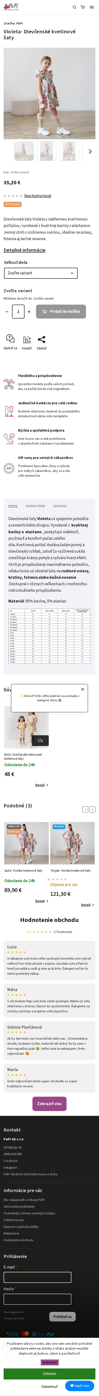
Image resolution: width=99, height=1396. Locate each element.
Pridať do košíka (65, 311)
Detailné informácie (24, 250)
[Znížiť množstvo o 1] (7, 312)
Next (93, 809)
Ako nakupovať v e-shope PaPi (24, 1200)
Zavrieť (83, 357)
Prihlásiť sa (63, 1316)
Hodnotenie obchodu (49, 919)
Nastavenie (50, 1362)
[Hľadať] (74, 7)
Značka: (13, 23)
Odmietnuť (49, 1386)
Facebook (11, 1161)
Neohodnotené (37, 196)
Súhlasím (49, 1373)
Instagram (10, 1167)
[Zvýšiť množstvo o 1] (29, 312)
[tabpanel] (27, 747)
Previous (86, 809)
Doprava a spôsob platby (21, 1226)
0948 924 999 (13, 1154)
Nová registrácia (13, 1312)
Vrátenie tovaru (14, 1220)
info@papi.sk (13, 1147)
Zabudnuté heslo (14, 1318)
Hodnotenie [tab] (35, 506)
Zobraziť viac (49, 1104)
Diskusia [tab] (60, 506)
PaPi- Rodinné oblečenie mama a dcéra (30, 1174)
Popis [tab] (13, 506)
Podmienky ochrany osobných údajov (29, 1213)
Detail (40, 785)
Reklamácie (11, 1233)
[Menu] (92, 7)
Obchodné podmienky (19, 1206)
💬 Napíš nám (79, 1386)
